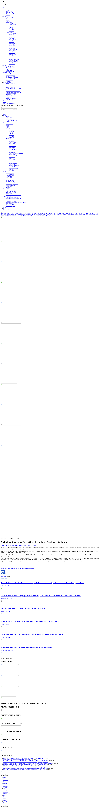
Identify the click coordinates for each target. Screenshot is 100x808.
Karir (4, 798)
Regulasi (5, 100)
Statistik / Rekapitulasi (11, 87)
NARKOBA (11, 27)
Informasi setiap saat (10, 76)
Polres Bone (12, 568)
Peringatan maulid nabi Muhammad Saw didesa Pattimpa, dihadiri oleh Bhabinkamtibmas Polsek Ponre (25, 768)
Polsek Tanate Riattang (14, 59)
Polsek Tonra (11, 62)
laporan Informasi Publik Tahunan (13, 88)
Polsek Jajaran (9, 32)
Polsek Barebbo (12, 37)
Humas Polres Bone (5, 568)
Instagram (5, 786)
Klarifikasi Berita (9, 17)
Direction (8, 15)
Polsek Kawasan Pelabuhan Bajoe (16, 46)
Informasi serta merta (10, 75)
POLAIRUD (11, 28)
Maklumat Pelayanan (10, 99)
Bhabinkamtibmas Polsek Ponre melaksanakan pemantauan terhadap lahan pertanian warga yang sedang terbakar (27, 767)
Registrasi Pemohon (10, 83)
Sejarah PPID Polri (10, 66)
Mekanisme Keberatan (11, 93)
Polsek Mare (11, 51)
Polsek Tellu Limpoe (13, 60)
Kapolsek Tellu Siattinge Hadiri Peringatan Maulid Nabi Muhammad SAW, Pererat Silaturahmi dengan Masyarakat (28, 763)
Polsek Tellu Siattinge (13, 61)
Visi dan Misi (9, 11)
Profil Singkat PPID (10, 67)
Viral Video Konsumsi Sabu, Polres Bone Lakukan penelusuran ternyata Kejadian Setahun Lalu (77, 214)
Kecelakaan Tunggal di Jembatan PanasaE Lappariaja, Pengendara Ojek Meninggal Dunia (20, 213)
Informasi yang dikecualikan (12, 77)
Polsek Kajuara (12, 45)
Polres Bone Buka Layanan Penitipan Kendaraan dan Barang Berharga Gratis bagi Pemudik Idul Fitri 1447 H (32, 214)
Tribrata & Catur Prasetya (11, 13)
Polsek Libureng (12, 50)
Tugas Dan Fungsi (10, 69)
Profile (4, 9)
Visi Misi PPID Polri (10, 71)
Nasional (8, 21)
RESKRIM (11, 29)
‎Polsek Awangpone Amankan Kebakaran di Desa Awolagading (16, 759)
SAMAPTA (11, 31)
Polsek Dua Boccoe (13, 43)
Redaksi (5, 781)
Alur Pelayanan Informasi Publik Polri (14, 92)
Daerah (7, 18)
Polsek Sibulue (12, 58)
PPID (4, 65)
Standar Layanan (7, 89)
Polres (7, 20)
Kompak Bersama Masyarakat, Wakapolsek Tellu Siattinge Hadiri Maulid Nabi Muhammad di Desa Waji (25, 760)
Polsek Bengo (12, 38)
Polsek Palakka (12, 53)
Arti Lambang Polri (10, 12)
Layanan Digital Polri (10, 78)
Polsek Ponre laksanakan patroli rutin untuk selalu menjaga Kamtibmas (18, 765)
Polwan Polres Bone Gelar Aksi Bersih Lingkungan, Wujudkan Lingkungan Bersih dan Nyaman (24, 769)
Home (4, 7)
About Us (5, 790)
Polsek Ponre (11, 55)
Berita (4, 16)
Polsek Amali (11, 34)
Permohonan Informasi (11, 84)
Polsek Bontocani (12, 39)
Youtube (5, 787)
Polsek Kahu (11, 44)
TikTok (4, 788)
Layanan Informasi (7, 82)
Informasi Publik (6, 72)
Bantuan (5, 796)
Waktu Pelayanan (9, 97)
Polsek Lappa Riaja (13, 49)
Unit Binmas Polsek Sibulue (28, 568)
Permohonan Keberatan (11, 86)
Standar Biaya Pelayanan (11, 98)
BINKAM (11, 26)
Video (4, 102)
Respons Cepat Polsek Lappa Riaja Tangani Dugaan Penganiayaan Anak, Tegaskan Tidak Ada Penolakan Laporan (25, 215)
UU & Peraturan (9, 80)
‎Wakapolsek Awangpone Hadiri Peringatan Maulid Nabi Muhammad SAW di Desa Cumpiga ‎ (23, 758)
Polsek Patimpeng (12, 54)
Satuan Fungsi (9, 22)
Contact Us (5, 780)
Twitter (4, 784)
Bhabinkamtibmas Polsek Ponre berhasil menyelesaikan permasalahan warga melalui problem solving (25, 764)
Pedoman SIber (6, 793)
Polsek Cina (11, 42)
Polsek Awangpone (13, 35)
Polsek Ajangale (12, 33)
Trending (5, 778)
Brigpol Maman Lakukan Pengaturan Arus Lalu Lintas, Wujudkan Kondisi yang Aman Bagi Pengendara (25, 762)
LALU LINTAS (12, 24)
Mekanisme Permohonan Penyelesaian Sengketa (16, 95)
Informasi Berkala (10, 73)
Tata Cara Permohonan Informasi (13, 91)
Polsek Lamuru (12, 48)
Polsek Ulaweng (12, 64)
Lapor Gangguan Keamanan (9, 103)
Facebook (5, 783)
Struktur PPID (9, 70)
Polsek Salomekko (13, 56)
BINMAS (11, 23)
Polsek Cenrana (12, 40)
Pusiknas (8, 81)
